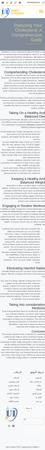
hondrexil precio (16, 211)
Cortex (35, 447)
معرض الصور (37, 393)
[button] (41, 11)
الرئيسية (39, 378)
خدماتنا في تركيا (36, 382)
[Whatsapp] (7, 3)
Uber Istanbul (18, 12)
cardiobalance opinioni (34, 125)
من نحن (39, 401)
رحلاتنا (39, 386)
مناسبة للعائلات (13, 401)
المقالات (38, 389)
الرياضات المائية (13, 393)
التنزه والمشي (14, 382)
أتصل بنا (39, 397)
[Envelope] (3, 3)
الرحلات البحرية (13, 386)
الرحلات (16, 378)
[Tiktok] (11, 3)
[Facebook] (20, 3)
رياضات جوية (14, 397)
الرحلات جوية (14, 389)
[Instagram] (16, 3)
